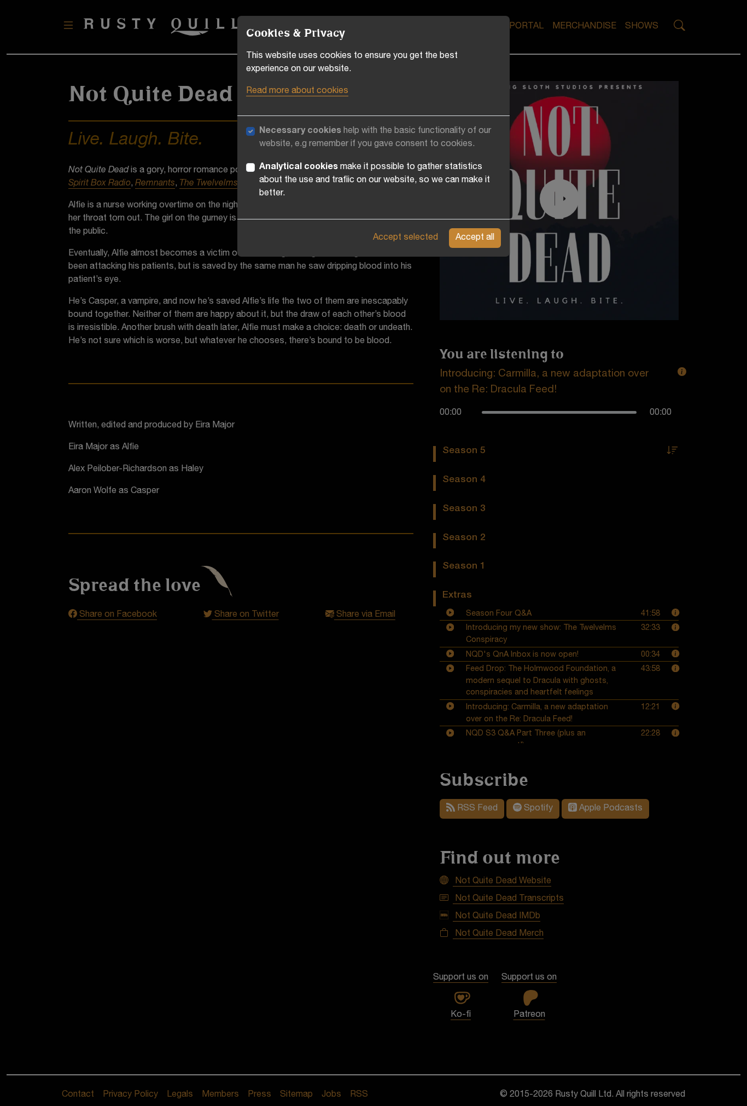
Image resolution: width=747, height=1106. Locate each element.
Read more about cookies (297, 91)
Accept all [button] (475, 238)
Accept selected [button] (405, 238)
